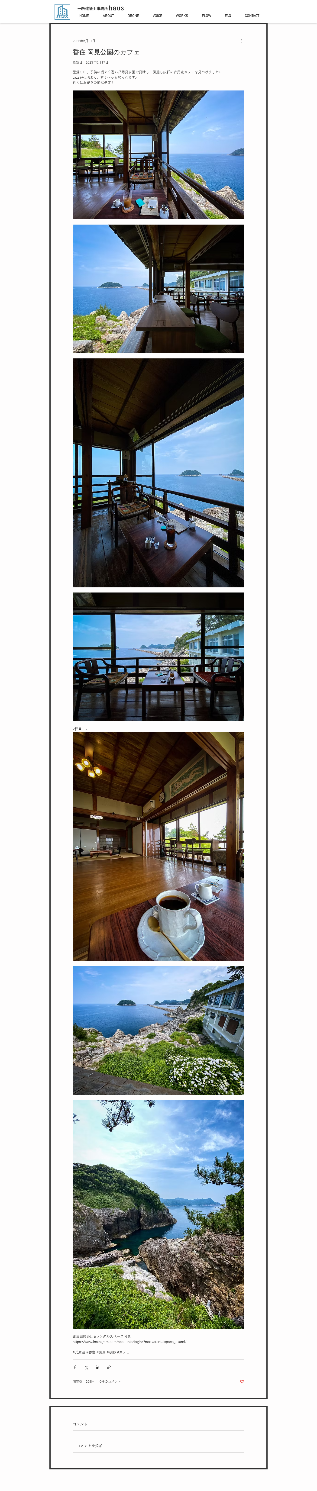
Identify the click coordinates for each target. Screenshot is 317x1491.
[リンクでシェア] (109, 1367)
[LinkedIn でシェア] (97, 1367)
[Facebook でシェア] (75, 1367)
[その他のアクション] (241, 41)
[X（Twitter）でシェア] (86, 1367)
